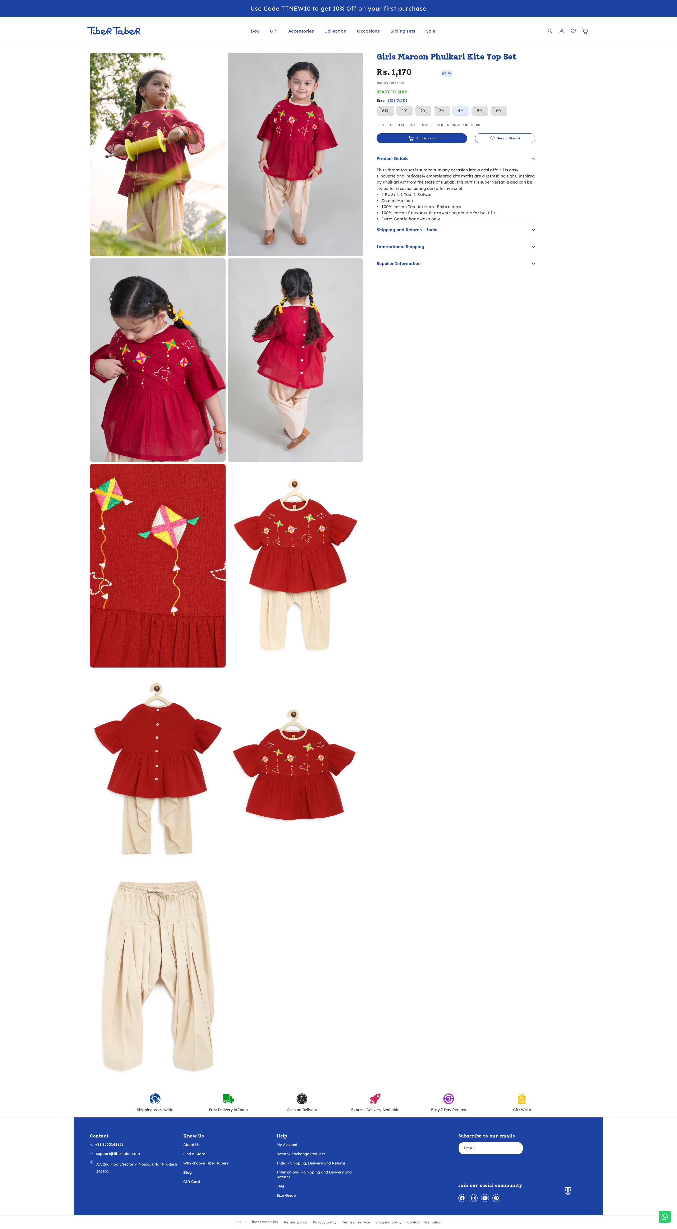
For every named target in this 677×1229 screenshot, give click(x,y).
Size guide (397, 100)
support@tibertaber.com (118, 1153)
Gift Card (191, 1181)
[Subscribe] (517, 1148)
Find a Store (194, 1154)
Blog (187, 1172)
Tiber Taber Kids (264, 1222)
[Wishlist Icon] (573, 31)
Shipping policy (389, 1222)
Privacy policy (325, 1222)
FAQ (280, 1186)
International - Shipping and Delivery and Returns (314, 1174)
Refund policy (295, 1222)
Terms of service (356, 1222)
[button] (255, 31)
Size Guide (286, 1195)
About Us (191, 1144)
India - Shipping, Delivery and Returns (311, 1163)
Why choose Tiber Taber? (205, 1163)
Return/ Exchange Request (301, 1154)
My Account (287, 1144)
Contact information (424, 1222)
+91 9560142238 (109, 1144)
